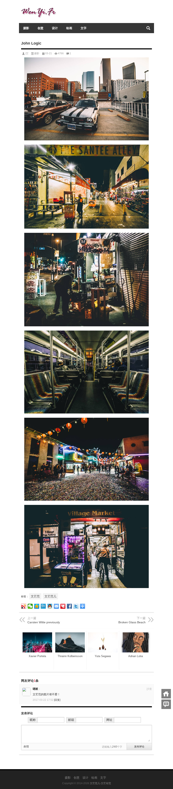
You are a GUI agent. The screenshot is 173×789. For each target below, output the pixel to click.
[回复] (57, 699)
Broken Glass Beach (132, 622)
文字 (83, 28)
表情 (26, 746)
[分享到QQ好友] (50, 606)
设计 (55, 28)
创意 (40, 28)
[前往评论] (166, 704)
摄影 (26, 28)
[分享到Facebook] (69, 606)
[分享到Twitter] (76, 606)
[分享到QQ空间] (36, 606)
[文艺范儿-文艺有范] (40, 5)
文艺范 (35, 596)
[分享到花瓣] (63, 606)
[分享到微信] (30, 606)
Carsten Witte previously (43, 622)
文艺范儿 (50, 596)
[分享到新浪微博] (23, 606)
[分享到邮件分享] (56, 606)
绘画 (69, 28)
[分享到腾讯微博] (43, 606)
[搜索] (148, 28)
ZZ (26, 53)
